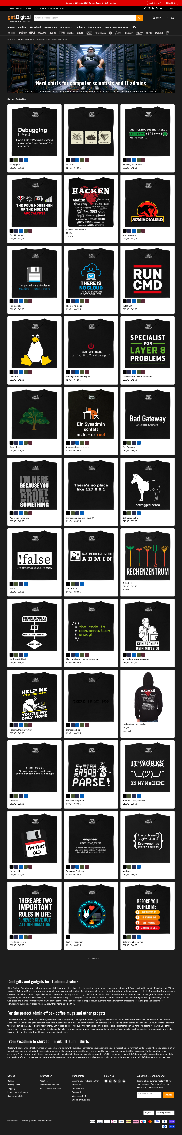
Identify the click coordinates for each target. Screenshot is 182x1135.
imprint (33, 1120)
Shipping (11, 1088)
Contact (10, 1081)
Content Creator (79, 1088)
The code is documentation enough (82, 659)
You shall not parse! (75, 800)
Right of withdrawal (45, 1120)
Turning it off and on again (78, 376)
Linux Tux (14, 376)
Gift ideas (65, 27)
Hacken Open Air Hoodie (134, 724)
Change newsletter (15, 1096)
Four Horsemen (17, 235)
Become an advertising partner (85, 1081)
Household (35, 27)
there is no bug (73, 730)
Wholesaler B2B (79, 1096)
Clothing (22, 27)
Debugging (15, 164)
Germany (164, 1112)
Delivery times (13, 1085)
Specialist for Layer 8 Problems (137, 376)
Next (94, 958)
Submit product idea (81, 1100)
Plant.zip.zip (71, 164)
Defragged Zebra (130, 518)
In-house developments (116, 27)
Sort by (10, 99)
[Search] (139, 18)
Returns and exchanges (17, 1092)
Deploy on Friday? (18, 659)
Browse (10, 27)
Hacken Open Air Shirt (76, 229)
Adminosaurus (129, 235)
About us (44, 1081)
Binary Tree (15, 447)
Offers (135, 27)
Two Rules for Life (18, 942)
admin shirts (60, 1054)
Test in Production (74, 942)
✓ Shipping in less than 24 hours (19, 8)
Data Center (128, 583)
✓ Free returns (40, 8)
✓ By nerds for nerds (56, 8)
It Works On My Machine (134, 800)
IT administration (24, 39)
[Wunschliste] (166, 18)
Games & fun (50, 27)
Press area (76, 1085)
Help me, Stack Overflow (21, 730)
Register (168, 1095)
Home (10, 39)
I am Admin (71, 588)
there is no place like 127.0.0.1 (80, 518)
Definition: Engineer (75, 871)
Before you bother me (133, 942)
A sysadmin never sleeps (77, 447)
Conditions (24, 1120)
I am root (14, 800)
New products (94, 27)
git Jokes (127, 871)
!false (12, 588)
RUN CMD (127, 306)
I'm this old (15, 871)
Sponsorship (77, 1092)
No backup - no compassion (136, 659)
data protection (12, 1120)
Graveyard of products (49, 1085)
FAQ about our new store (50, 1088)
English (170, 8)
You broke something (19, 518)
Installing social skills (133, 164)
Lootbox (79, 27)
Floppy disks (15, 306)
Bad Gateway (129, 447)
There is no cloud (74, 306)
